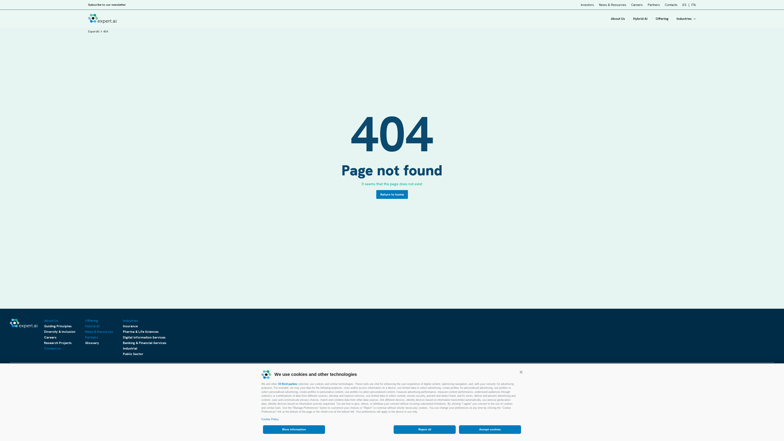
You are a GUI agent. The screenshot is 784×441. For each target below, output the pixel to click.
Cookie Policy (270, 419)
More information (294, 429)
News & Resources (612, 5)
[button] (521, 372)
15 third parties (287, 383)
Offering (662, 19)
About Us (618, 19)
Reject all (424, 429)
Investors (587, 5)
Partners (654, 5)
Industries (684, 19)
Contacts (671, 5)
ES (684, 5)
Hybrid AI (640, 19)
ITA (693, 5)
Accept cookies (490, 429)
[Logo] (102, 18)
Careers (637, 5)
